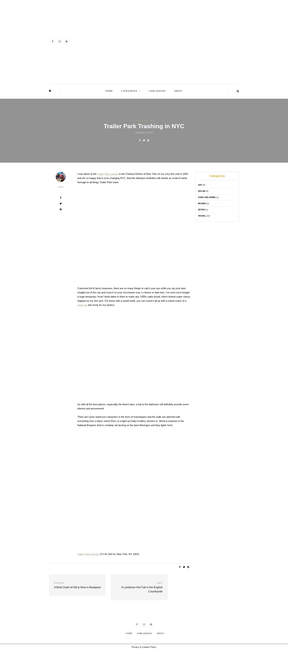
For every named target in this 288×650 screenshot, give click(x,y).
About (178, 91)
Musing (202, 203)
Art (200, 185)
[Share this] (140, 140)
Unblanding (157, 91)
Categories (129, 91)
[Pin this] (148, 140)
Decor (201, 191)
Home (109, 91)
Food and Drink (139, 121)
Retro (201, 210)
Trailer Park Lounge (107, 173)
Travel (153, 121)
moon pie (82, 305)
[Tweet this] (144, 140)
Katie (61, 187)
